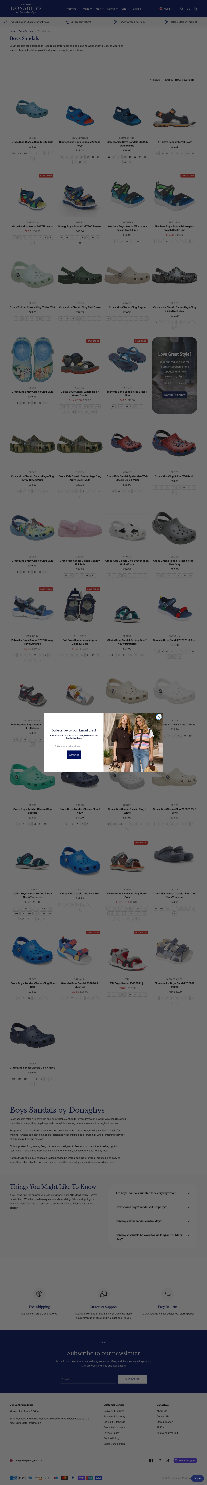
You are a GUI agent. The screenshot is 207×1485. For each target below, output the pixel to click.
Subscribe (74, 754)
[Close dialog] (158, 716)
